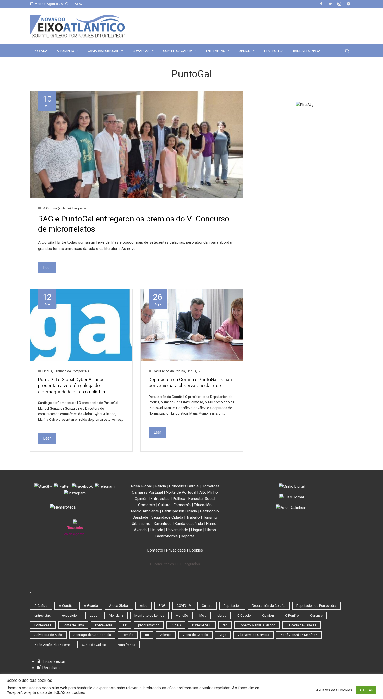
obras (221, 615)
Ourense (316, 615)
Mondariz (116, 615)
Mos (202, 615)
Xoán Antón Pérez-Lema (52, 645)
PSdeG (176, 625)
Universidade (177, 530)
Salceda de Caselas (301, 625)
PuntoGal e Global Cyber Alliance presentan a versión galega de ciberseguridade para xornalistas (71, 385)
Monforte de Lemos (149, 615)
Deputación (232, 606)
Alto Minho (65, 51)
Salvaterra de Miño (48, 635)
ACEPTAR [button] (366, 690)
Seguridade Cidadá (167, 517)
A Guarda (91, 606)
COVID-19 (184, 606)
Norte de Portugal (181, 492)
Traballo (193, 517)
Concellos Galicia (177, 51)
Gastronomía (166, 536)
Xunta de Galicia (94, 645)
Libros (210, 530)
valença (165, 635)
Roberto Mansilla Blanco (257, 625)
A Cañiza (41, 606)
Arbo (143, 606)
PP (125, 625)
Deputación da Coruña (169, 371)
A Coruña (66, 606)
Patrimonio (209, 511)
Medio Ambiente (145, 511)
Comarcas (141, 51)
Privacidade (176, 550)
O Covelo (244, 615)
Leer (47, 267)
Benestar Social (201, 498)
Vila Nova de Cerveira (253, 635)
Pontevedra (103, 625)
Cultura (164, 505)
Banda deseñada (306, 51)
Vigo (222, 635)
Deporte (187, 536)
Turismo (210, 517)
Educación (203, 505)
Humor (212, 523)
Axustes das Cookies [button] (334, 690)
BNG (162, 606)
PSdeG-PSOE (201, 625)
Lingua (77, 208)
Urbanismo (141, 523)
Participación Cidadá (179, 511)
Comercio (146, 505)
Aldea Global (141, 486)
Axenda (140, 530)
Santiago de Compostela (71, 371)
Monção (182, 615)
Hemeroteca (274, 51)
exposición (70, 615)
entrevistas (42, 615)
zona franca (126, 645)
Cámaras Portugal (103, 51)
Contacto (155, 550)
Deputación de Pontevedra (316, 606)
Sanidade (140, 517)
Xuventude (162, 523)
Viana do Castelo (195, 635)
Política (179, 498)
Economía (182, 505)
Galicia (160, 486)
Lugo (94, 615)
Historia (156, 530)
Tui (147, 635)
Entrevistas (215, 51)
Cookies (196, 550)
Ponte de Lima (73, 625)
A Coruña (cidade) (57, 208)
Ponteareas (42, 625)
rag (225, 625)
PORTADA (40, 51)
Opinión (244, 51)
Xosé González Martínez (298, 635)
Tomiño (127, 635)
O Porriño (292, 615)
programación (148, 625)
